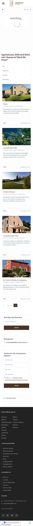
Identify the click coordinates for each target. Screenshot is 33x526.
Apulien (3, 419)
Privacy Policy (7, 488)
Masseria (6, 456)
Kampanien (4, 425)
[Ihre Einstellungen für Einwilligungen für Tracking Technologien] (30, 523)
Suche (16, 327)
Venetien (15, 427)
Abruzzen (4, 417)
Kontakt (5, 480)
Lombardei (4, 433)
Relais (5, 459)
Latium (3, 427)
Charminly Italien (10, 398)
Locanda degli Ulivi (10, 236)
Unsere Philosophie (9, 482)
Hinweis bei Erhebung (6, 524)
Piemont (4, 438)
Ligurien (4, 430)
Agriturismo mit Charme (10, 453)
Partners (5, 485)
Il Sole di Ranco (9, 192)
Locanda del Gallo (10, 148)
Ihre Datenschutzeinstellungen (12, 522)
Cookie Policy (7, 490)
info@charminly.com (10, 503)
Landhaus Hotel (7, 461)
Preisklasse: (7, 377)
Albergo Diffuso (7, 467)
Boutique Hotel (7, 464)
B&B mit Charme (8, 451)
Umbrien (15, 425)
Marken (3, 435)
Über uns (5, 477)
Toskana (15, 419)
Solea (5, 104)
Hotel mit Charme (8, 448)
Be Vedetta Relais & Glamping (15, 280)
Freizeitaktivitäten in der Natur (16, 342)
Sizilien (14, 417)
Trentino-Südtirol (17, 422)
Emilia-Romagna (6, 422)
